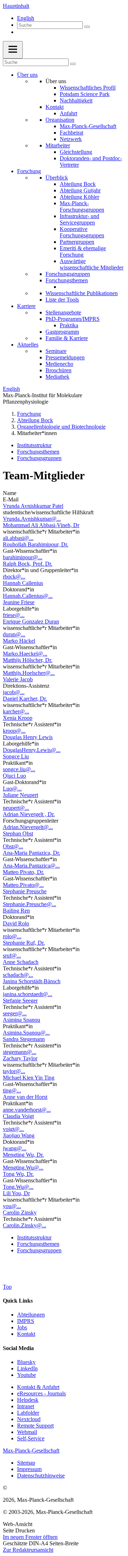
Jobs (22, 1327)
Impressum (29, 1469)
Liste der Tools (62, 300)
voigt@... (13, 1129)
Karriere (26, 306)
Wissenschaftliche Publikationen (82, 293)
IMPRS (25, 1321)
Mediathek (57, 377)
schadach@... (18, 975)
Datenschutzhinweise (41, 1475)
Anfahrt (68, 113)
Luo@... (12, 788)
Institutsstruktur (34, 445)
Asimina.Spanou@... (26, 1033)
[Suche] (87, 27)
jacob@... (14, 692)
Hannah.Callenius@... (28, 596)
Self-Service (30, 1438)
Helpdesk (27, 1400)
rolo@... (12, 936)
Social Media (18, 1348)
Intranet (25, 1406)
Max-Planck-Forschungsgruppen (82, 206)
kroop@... (14, 731)
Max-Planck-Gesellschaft (88, 126)
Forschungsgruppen (68, 274)
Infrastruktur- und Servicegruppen (79, 219)
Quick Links (18, 1301)
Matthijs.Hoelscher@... (29, 673)
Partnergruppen (77, 242)
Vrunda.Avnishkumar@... (32, 519)
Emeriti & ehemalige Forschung (83, 251)
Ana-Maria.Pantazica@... (31, 866)
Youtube (26, 1375)
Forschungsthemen (67, 280)
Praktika (69, 325)
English (25, 18)
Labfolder (28, 1413)
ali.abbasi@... (18, 538)
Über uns (27, 75)
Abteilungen (31, 1315)
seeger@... (15, 1013)
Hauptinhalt (16, 6)
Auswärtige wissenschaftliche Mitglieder (91, 264)
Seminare (56, 351)
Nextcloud (29, 1419)
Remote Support (35, 1426)
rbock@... (14, 577)
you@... (12, 1206)
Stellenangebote (63, 312)
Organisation (60, 120)
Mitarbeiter (58, 145)
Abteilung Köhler (79, 197)
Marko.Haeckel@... (25, 654)
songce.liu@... (19, 769)
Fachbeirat (71, 133)
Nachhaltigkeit (76, 100)
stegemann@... (19, 1052)
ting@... (12, 1090)
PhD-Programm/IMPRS (73, 319)
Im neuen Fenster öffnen (30, 1537)
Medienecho (59, 364)
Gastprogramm (62, 332)
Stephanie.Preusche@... (29, 904)
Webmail (27, 1432)
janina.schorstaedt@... (27, 994)
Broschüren (58, 370)
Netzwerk (71, 139)
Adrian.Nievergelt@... (28, 827)
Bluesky (26, 1362)
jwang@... (14, 1148)
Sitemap (26, 1463)
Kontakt (55, 107)
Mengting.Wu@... (23, 1168)
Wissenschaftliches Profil (88, 88)
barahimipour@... (22, 557)
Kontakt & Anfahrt (38, 1387)
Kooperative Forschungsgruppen (82, 232)
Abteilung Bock (78, 184)
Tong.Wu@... (18, 1187)
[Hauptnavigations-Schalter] (13, 50)
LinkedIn (27, 1368)
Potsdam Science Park (85, 94)
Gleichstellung (76, 152)
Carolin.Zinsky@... (24, 1225)
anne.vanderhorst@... (27, 1110)
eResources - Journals (41, 1393)
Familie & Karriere (67, 338)
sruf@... (12, 956)
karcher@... (16, 711)
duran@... (14, 634)
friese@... (14, 615)
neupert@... (16, 808)
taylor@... (14, 1071)
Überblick (57, 178)
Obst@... (13, 846)
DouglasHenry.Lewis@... (31, 750)
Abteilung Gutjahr (80, 190)
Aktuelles (27, 345)
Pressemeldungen (65, 357)
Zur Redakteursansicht (28, 1550)
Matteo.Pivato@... (23, 885)
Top (7, 1287)
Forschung (29, 171)
